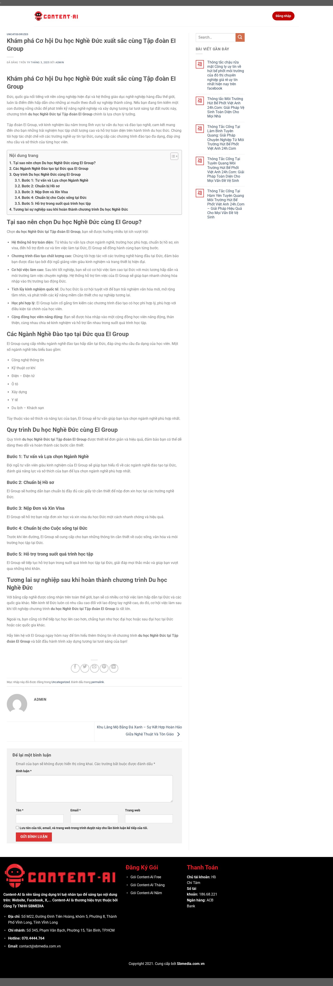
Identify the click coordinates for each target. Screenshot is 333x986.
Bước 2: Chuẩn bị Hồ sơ (41, 186)
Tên (19, 810)
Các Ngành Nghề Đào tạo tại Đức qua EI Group (50, 168)
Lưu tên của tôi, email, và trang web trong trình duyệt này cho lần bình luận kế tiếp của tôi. (84, 828)
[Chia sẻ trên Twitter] (84, 668)
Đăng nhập (283, 16)
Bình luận (23, 771)
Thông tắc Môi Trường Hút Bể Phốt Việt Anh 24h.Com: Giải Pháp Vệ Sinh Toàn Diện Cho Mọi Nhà (225, 107)
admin (60, 62)
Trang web (132, 810)
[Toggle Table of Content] (172, 156)
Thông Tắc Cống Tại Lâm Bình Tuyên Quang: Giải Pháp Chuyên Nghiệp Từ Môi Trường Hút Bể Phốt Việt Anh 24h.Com (225, 137)
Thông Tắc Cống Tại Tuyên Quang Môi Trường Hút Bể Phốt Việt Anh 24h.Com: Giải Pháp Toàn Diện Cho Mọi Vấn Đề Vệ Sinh (225, 170)
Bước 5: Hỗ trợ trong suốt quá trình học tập (56, 203)
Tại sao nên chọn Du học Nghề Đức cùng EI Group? (54, 163)
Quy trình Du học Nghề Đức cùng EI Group (47, 174)
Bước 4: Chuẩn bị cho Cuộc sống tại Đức (54, 197)
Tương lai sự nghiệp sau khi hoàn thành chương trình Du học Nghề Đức (70, 209)
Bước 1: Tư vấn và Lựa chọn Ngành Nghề (55, 180)
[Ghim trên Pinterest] (104, 668)
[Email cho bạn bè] (94, 668)
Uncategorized (17, 34)
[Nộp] (240, 37)
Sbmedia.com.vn (191, 964)
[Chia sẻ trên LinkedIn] (113, 668)
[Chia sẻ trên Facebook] (75, 668)
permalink (97, 682)
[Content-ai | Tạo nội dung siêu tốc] (56, 16)
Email (75, 810)
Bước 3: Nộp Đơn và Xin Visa (45, 192)
